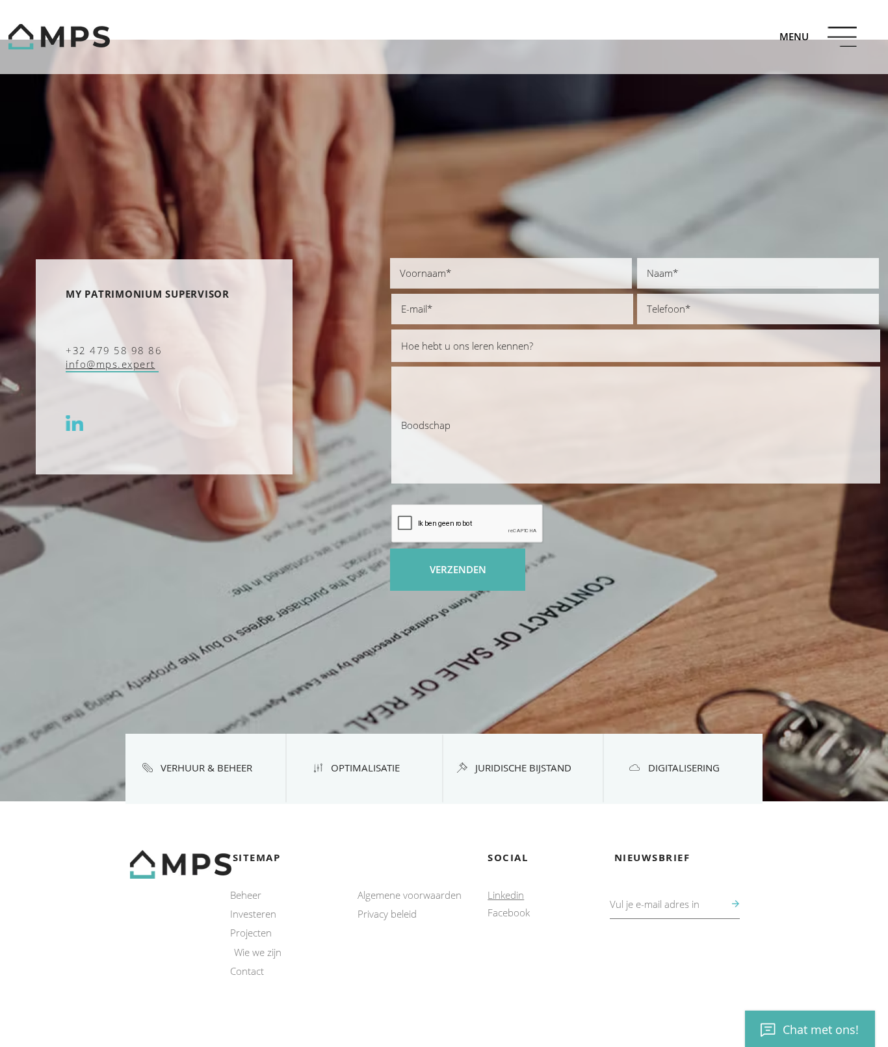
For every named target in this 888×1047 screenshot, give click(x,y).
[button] (794, 36)
